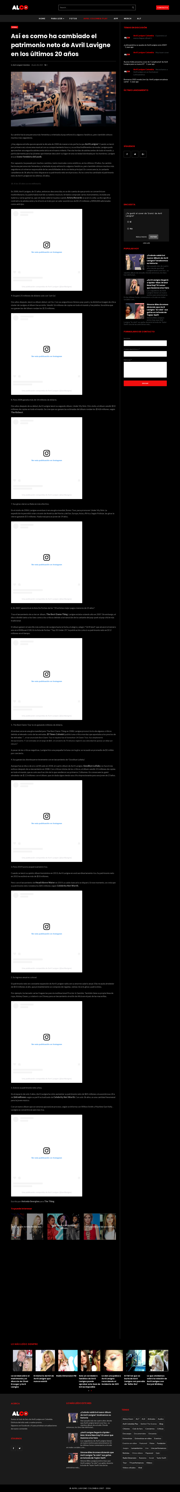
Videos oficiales (129, 1467)
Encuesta (152, 1433)
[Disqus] (63, 1289)
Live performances (158, 1448)
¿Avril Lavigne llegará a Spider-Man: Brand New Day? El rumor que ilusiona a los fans (158, 284)
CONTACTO (162, 8)
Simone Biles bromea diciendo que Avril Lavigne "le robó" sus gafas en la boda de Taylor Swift (157, 309)
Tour (125, 1463)
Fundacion (161, 1443)
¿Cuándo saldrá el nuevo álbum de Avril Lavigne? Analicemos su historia (157, 259)
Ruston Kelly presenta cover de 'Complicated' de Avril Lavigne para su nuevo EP (146, 63)
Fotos (73, 18)
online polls (146, 243)
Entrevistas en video (143, 1438)
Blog (161, 1424)
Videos (149, 1463)
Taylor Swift (161, 1458)
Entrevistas (127, 1438)
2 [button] (91, 1392)
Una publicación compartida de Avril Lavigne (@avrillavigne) (47, 287)
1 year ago (129, 47)
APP (116, 18)
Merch (128, 18)
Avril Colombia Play (96, 18)
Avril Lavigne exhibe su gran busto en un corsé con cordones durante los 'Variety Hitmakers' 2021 (44, 1381)
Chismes (126, 1429)
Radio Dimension (129, 1458)
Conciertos (150, 1429)
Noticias (126, 1453)
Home (42, 18)
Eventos (157, 1438)
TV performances (136, 1463)
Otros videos (137, 1453)
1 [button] (88, 1392)
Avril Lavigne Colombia (21, 65)
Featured (143, 1443)
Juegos (126, 1448)
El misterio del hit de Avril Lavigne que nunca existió (112, 1379)
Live (147, 1448)
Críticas (160, 1429)
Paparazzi (149, 1453)
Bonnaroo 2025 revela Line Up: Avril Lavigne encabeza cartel (146, 80)
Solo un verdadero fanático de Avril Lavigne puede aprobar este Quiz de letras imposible (157, 1381)
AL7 (139, 18)
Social (151, 1458)
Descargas (127, 1433)
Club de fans (137, 1429)
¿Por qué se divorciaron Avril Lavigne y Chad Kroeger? (19, 1380)
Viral (14, 27)
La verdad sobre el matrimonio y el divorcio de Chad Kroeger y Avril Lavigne (88, 1381)
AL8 (143, 1419)
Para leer (56, 18)
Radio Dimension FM (134, 1376)
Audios (161, 1419)
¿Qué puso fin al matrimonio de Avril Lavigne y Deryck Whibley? (66, 1380)
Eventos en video (130, 1443)
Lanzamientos (137, 1448)
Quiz (158, 1453)
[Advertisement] (146, 180)
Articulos (151, 1419)
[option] (22, 1367)
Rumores (142, 1458)
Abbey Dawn (128, 1419)
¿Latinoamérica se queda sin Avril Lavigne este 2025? (145, 45)
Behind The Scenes (149, 1424)
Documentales (140, 1433)
